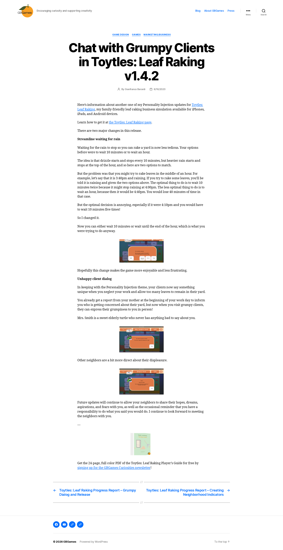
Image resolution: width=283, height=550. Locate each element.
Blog (197, 10)
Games (136, 34)
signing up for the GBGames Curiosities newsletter (113, 468)
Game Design (120, 34)
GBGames (69, 541)
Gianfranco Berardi (135, 89)
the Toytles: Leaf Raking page (130, 122)
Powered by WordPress (94, 541)
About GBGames (214, 10)
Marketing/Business (157, 34)
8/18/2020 (160, 89)
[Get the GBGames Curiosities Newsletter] (141, 444)
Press (231, 10)
